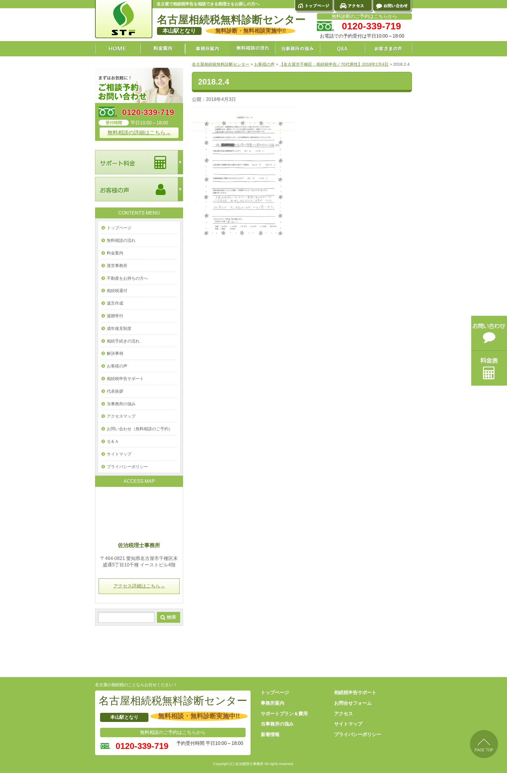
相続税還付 (117, 290)
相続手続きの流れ (123, 341)
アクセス (343, 713)
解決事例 (115, 353)
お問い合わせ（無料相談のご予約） (140, 428)
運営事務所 (117, 265)
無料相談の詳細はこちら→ (139, 133)
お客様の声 (117, 366)
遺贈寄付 (115, 315)
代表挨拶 (115, 391)
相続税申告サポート (125, 378)
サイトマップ (119, 454)
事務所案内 (272, 703)
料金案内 (115, 253)
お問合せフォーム (353, 703)
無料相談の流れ (121, 240)
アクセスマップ (121, 416)
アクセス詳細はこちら (139, 585)
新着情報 (270, 734)
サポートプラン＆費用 (284, 713)
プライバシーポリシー (127, 466)
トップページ (119, 227)
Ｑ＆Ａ (113, 441)
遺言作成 (115, 303)
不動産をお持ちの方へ (127, 278)
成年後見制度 (119, 328)
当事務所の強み (121, 403)
